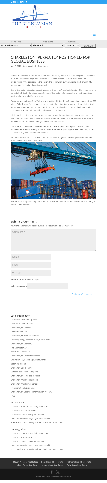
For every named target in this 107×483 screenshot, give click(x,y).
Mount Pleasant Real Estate (25, 462)
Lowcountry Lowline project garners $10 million (31, 418)
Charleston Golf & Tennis (21, 368)
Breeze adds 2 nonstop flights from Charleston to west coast (37, 422)
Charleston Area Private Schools (24, 384)
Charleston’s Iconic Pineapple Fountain (27, 414)
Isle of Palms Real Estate (27, 465)
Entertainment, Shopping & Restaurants (28, 360)
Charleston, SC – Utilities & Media (25, 376)
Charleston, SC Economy (21, 343)
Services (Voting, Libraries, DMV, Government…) (31, 339)
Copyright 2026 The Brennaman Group (53, 476)
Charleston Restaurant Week (23, 410)
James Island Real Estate (52, 465)
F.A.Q (13, 396)
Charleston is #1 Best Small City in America (29, 406)
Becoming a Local (18, 364)
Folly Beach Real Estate (77, 465)
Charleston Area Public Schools (24, 380)
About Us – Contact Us (20, 351)
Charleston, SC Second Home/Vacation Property (31, 392)
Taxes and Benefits (19, 331)
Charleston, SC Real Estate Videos (25, 355)
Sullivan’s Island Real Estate (79, 462)
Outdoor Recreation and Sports (24, 371)
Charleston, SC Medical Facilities (25, 335)
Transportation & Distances (23, 388)
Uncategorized (29, 66)
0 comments (43, 66)
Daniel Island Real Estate (52, 462)
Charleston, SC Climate (21, 327)
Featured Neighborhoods (22, 323)
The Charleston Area (20, 348)
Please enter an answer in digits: (25, 279)
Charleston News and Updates (24, 319)
